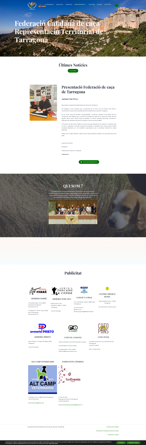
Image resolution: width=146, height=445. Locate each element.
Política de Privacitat (113, 427)
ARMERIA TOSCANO (61, 299)
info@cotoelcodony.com (69, 351)
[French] (43, 6)
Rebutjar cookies (133, 442)
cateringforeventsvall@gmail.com (72, 405)
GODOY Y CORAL (84, 297)
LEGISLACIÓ (59, 4)
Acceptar (121, 442)
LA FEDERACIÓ (49, 4)
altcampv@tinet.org (38, 403)
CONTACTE (107, 4)
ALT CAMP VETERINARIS (42, 361)
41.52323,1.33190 (71, 345)
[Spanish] (45, 6)
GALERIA (99, 4)
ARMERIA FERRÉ (39, 298)
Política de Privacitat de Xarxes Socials (107, 431)
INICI (41, 4)
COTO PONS (103, 337)
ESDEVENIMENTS (79, 4)
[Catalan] (39, 6)
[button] (73, 71)
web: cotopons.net (94, 349)
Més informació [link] (53, 443)
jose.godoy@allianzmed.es (85, 311)
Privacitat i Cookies (113, 434)
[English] (41, 6)
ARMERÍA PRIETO (42, 337)
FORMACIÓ (68, 4)
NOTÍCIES (92, 4)
